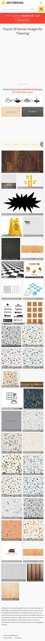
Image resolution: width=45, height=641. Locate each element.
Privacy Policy (7, 638)
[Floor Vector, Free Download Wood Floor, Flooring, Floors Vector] (32, 249)
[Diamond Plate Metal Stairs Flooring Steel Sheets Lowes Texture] (11, 249)
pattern (16, 144)
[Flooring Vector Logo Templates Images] (13, 269)
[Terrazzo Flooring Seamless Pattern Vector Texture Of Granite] (33, 530)
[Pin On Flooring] (34, 312)
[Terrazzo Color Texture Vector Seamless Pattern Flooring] (12, 465)
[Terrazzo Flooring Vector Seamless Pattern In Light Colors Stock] (33, 486)
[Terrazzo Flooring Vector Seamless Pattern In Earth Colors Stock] (32, 336)
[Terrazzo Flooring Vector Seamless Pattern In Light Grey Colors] (12, 358)
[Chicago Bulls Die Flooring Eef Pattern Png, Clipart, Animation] (33, 227)
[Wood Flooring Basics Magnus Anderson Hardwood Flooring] (22, 162)
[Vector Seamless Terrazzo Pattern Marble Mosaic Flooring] (33, 421)
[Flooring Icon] (12, 399)
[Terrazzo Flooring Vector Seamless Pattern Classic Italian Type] (33, 358)
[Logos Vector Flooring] (13, 312)
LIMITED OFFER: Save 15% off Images (22, 89)
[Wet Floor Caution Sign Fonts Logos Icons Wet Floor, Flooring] (12, 227)
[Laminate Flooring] (12, 289)
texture (25, 144)
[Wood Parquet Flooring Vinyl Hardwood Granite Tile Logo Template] (12, 552)
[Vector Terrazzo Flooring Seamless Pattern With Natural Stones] (12, 443)
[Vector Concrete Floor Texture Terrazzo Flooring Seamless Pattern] (11, 421)
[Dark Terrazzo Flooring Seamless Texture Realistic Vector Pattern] (33, 399)
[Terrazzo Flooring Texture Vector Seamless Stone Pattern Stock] (33, 465)
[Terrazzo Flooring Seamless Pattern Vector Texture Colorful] (33, 443)
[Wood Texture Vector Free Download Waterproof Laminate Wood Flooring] (10, 591)
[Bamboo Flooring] (30, 181)
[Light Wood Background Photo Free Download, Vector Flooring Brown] (14, 572)
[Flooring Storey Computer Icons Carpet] (22, 202)
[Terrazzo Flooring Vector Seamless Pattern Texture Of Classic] (10, 378)
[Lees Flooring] (33, 289)
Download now (22, 20)
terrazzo (7, 144)
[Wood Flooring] (31, 378)
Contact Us (17, 638)
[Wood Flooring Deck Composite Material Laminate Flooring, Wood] (9, 181)
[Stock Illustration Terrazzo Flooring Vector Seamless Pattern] (11, 336)
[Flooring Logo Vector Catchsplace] (34, 269)
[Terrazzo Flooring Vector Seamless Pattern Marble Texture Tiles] (12, 530)
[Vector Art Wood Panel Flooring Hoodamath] (35, 572)
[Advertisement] (22, 60)
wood (34, 144)
